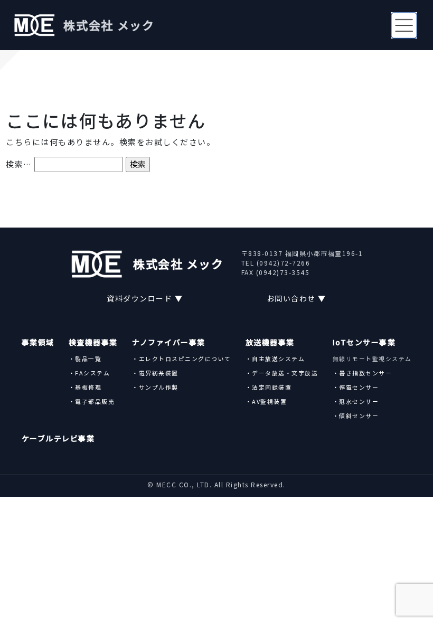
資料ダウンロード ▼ (145, 298)
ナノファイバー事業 (168, 342)
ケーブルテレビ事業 (58, 438)
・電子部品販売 (92, 401)
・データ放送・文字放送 (282, 373)
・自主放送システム (275, 358)
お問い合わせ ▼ (296, 298)
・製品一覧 (85, 358)
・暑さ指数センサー (362, 373)
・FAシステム (89, 373)
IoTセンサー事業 (364, 342)
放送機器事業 (270, 342)
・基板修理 (85, 387)
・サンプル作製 (155, 387)
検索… (19, 163)
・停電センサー (356, 387)
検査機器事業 (93, 342)
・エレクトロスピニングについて (181, 358)
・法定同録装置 (269, 387)
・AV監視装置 (266, 401)
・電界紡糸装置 (155, 373)
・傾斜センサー (356, 415)
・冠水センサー (356, 401)
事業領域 (38, 342)
